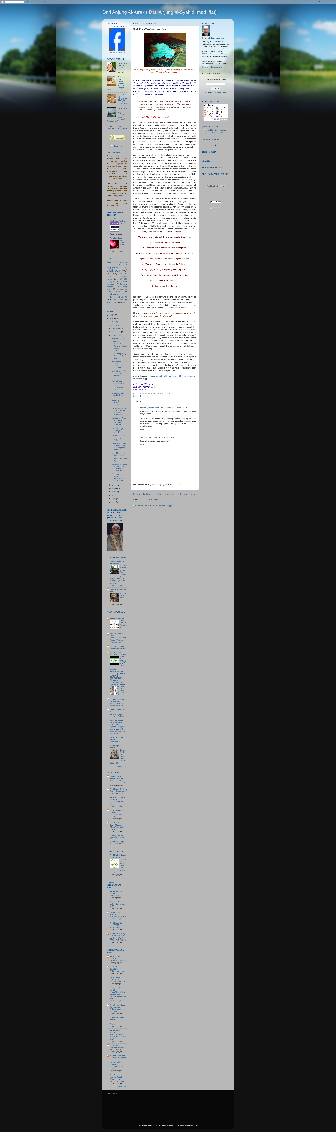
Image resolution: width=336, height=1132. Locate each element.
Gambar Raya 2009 (123, 596)
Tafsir (114, 300)
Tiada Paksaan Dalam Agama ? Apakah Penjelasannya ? (118, 640)
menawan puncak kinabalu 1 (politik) (117, 715)
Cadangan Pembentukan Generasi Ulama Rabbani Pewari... (119, 346)
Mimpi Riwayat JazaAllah (123, 624)
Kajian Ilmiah (114, 292)
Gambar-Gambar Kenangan (117, 562)
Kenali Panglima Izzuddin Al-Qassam (117, 1080)
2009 (112, 325)
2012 (112, 315)
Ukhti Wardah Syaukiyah (116, 968)
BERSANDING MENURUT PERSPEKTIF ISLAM (122, 99)
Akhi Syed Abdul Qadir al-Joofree (117, 837)
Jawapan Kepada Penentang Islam (117, 286)
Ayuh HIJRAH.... (116, 742)
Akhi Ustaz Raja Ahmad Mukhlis (117, 843)
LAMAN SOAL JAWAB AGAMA (117, 777)
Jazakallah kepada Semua (216, 133)
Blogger (194, 1125)
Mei (114, 495)
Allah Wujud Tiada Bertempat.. (117, 828)
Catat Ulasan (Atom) (150, 499)
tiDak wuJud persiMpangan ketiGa (118, 916)
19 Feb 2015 (114, 896)
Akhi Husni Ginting (118, 789)
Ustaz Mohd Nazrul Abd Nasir (117, 26)
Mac (114, 502)
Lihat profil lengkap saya (212, 67)
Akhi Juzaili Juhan (118, 797)
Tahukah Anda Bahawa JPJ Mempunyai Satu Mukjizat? (116, 1065)
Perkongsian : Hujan (117, 971)
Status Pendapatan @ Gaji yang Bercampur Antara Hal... (119, 467)
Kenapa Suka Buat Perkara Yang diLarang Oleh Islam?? (119, 446)
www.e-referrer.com (215, 155)
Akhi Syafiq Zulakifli (115, 957)
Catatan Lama (188, 494)
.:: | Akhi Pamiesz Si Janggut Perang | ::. (118, 1058)
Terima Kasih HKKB (117, 982)
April (114, 499)
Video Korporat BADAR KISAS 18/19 (123, 661)
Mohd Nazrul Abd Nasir (215, 38)
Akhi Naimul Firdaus (115, 1031)
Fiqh (109, 273)
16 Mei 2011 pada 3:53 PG (162, 437)
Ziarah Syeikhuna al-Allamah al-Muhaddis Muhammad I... (118, 411)
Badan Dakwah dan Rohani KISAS (118, 653)
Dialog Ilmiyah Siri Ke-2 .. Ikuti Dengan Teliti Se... (118, 374)
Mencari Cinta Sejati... (123, 242)
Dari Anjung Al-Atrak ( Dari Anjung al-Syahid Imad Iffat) (159, 12)
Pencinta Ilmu (116, 238)
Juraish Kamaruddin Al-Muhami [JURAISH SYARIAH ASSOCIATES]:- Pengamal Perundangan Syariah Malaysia (118, 677)
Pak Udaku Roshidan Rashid (117, 220)
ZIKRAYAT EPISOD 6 (118, 961)
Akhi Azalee (115, 912)
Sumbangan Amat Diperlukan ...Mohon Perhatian (118, 421)
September (117, 339)
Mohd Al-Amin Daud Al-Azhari (116, 824)
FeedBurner (221, 93)
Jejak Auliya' (120, 289)
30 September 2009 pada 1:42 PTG (174, 408)
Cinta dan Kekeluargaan (117, 262)
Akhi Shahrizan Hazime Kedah (116, 1076)
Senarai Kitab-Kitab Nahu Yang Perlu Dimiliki (117, 127)
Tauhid (122, 300)
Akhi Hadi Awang (117, 934)
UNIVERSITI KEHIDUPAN (115, 926)
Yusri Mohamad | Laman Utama (117, 721)
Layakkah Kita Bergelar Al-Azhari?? (117, 430)
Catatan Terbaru (142, 494)
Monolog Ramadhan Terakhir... (117, 403)
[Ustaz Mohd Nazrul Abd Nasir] (117, 50)
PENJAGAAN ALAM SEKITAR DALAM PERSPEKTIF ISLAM (118, 938)
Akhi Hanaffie (116, 923)
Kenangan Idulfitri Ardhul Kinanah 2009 (118, 395)
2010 (112, 322)
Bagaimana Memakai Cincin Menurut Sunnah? (122, 67)
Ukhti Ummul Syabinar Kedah (117, 1046)
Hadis (121, 274)
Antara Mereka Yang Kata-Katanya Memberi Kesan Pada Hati (118, 995)
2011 (112, 318)
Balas (142, 430)
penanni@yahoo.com (149, 408)
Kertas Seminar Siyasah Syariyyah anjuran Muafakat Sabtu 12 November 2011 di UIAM (117, 728)
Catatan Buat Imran (117, 648)
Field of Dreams (117, 646)
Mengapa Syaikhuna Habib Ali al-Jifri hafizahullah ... (118, 477)
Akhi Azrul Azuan (117, 902)
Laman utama (166, 494)
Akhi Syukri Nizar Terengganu (117, 1006)
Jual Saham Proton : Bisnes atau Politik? (117, 704)
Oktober (115, 335)
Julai (114, 488)
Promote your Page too (117, 52)
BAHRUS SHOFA (117, 619)
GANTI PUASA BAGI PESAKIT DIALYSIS (118, 782)
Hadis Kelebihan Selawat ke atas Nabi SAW (118, 1037)
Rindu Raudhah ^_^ (117, 1049)
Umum (125, 302)
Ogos (114, 485)
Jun (114, 492)
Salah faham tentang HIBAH (122, 689)
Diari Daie (114, 270)
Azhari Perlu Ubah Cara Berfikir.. (119, 454)
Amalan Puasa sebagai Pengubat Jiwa (116, 802)
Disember (116, 328)
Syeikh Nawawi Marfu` (118, 791)
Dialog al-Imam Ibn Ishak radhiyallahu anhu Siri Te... (119, 364)
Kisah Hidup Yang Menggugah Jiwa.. (118, 356)
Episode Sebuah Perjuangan (117, 700)
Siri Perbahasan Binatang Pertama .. (118, 438)
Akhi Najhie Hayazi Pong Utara (118, 856)
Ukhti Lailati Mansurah (115, 978)
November (116, 332)
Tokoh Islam (145, 396)
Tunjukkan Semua (121, 766)
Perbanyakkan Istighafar (115, 1010)
